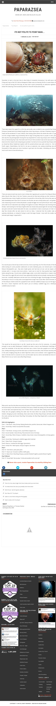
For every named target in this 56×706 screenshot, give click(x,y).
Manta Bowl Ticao (24, 655)
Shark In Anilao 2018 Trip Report (12, 500)
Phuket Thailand (23, 597)
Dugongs (40, 638)
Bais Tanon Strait (23, 635)
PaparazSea (6, 471)
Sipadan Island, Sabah (25, 600)
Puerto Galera (23, 668)
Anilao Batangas (23, 616)
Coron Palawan (23, 639)
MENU (52, 2)
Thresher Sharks (42, 658)
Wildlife (40, 691)
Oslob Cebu (22, 665)
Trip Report (35, 36)
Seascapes (40, 648)
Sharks (40, 654)
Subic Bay (22, 678)
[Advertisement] (28, 564)
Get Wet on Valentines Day (48, 506)
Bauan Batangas (23, 626)
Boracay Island (23, 632)
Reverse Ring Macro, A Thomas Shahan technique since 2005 (13, 507)
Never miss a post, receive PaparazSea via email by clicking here (30, 462)
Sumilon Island (23, 682)
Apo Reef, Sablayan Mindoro (26, 622)
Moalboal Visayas (24, 662)
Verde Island (23, 688)
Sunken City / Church (43, 651)
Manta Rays (41, 641)
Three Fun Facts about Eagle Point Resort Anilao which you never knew (22, 483)
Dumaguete (22, 642)
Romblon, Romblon (24, 672)
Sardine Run (41, 644)
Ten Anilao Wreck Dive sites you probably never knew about (19, 486)
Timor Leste (22, 607)
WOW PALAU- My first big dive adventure (14, 490)
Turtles (39, 664)
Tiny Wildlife (41, 661)
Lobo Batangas (23, 649)
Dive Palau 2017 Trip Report (11, 493)
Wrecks (40, 671)
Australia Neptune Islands (25, 581)
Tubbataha (22, 685)
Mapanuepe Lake (24, 659)
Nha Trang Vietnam (24, 591)
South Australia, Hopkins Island (27, 604)
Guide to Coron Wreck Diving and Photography (16, 496)
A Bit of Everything (42, 674)
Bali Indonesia (23, 584)
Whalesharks (41, 668)
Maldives (22, 587)
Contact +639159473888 (45, 695)
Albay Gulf (22, 619)
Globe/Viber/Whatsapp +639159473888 (22, 20)
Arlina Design (42, 703)
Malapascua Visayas (24, 652)
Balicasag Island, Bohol (25, 629)
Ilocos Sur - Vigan (23, 645)
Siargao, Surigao (23, 675)
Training (40, 684)
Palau (21, 594)
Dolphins (40, 635)
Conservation (42, 681)
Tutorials (41, 687)
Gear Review (49, 681)
